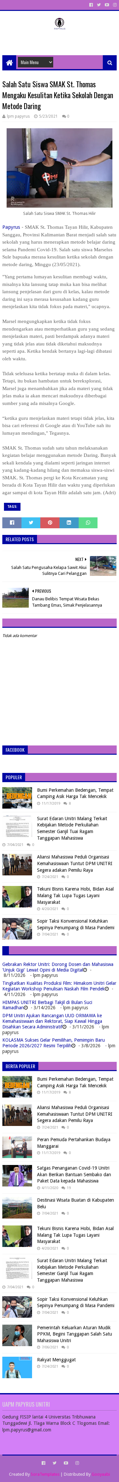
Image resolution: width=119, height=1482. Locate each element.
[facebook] (91, 5)
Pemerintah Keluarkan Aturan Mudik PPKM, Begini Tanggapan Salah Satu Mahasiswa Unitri (74, 1334)
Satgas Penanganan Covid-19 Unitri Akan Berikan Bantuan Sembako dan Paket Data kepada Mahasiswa (74, 1174)
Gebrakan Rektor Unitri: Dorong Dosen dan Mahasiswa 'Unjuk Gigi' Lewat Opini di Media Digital (57, 967)
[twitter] (99, 5)
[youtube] (106, 5)
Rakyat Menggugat (56, 1359)
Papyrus (11, 227)
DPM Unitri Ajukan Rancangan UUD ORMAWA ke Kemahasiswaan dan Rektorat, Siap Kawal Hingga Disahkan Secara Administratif (52, 1021)
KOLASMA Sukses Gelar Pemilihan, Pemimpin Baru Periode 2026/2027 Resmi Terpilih (53, 1042)
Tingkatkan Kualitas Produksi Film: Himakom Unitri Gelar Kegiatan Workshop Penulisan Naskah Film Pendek (59, 986)
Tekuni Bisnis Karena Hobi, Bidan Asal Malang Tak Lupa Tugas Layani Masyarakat (75, 895)
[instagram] (114, 5)
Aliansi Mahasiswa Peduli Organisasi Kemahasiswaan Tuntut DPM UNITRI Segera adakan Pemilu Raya (74, 863)
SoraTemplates (45, 1474)
